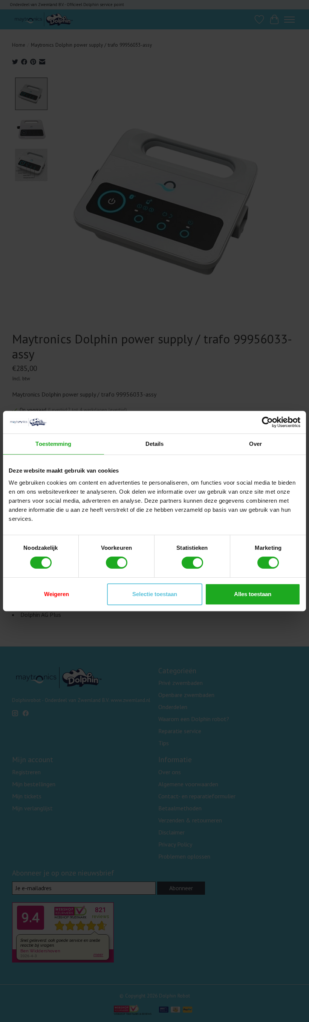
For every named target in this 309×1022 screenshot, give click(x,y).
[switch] (116, 563)
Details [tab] (154, 444)
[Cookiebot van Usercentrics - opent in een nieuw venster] (267, 422)
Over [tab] (255, 444)
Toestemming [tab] (53, 444)
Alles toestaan (252, 594)
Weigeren (56, 594)
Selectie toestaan (154, 594)
